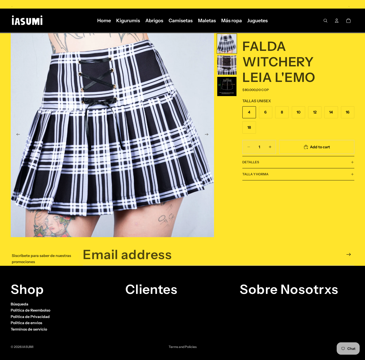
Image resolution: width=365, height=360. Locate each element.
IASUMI (27, 347)
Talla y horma (255, 174)
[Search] (325, 20)
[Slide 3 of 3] (226, 86)
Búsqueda (19, 304)
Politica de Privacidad (30, 316)
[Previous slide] (16, 135)
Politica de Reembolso (30, 310)
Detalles (250, 162)
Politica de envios (26, 322)
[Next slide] (208, 135)
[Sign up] (348, 254)
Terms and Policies (183, 347)
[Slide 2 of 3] (226, 65)
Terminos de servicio (29, 329)
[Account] (337, 20)
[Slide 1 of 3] (226, 43)
